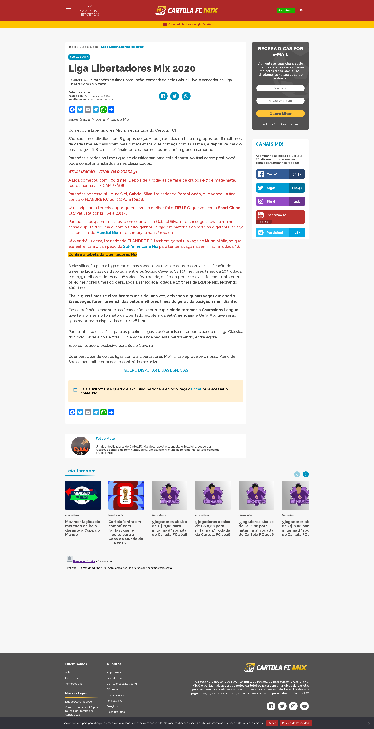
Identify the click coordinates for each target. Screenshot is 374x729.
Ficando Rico (114, 678)
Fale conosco (72, 678)
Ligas (94, 46)
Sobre (68, 672)
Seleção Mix (114, 706)
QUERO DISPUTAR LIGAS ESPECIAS (156, 370)
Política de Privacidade (296, 723)
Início (72, 46)
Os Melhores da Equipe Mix (122, 683)
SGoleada (112, 689)
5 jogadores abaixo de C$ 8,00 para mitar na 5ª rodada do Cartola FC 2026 (169, 528)
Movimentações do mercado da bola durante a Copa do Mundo (82, 528)
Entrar (304, 10)
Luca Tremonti (115, 515)
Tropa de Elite (114, 672)
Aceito (272, 723)
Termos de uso (73, 683)
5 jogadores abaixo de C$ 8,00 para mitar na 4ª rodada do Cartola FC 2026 (212, 528)
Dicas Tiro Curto (116, 711)
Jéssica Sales (72, 515)
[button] (297, 474)
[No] (369, 723)
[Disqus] (145, 603)
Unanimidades (115, 695)
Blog (83, 46)
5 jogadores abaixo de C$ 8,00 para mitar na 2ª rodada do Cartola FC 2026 (299, 528)
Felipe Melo (84, 92)
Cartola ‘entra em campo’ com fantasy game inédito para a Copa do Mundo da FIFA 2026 (125, 532)
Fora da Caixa (114, 700)
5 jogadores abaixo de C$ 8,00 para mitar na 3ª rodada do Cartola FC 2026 (256, 528)
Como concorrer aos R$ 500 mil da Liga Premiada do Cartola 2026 (81, 711)
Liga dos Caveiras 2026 (78, 701)
